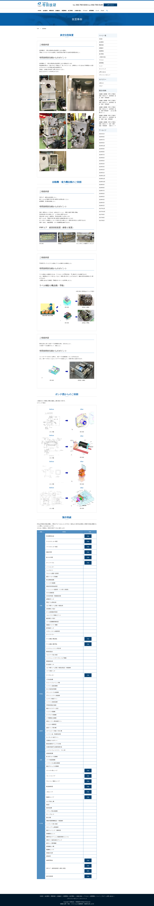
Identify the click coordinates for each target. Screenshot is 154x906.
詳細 (88, 536)
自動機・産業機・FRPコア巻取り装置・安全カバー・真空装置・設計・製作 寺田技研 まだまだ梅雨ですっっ (107, 109)
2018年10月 (102, 181)
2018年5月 (102, 196)
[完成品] (67, 237)
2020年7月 (102, 139)
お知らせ (101, 83)
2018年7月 (102, 190)
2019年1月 (102, 172)
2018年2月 (102, 205)
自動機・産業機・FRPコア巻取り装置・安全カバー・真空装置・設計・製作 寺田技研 (107, 95)
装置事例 (64, 10)
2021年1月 (102, 133)
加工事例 (70, 10)
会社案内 (45, 10)
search (107, 10)
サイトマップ (102, 69)
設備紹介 (58, 10)
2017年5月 (102, 220)
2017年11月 (102, 208)
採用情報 (91, 10)
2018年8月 (102, 187)
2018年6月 (102, 193)
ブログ (102, 10)
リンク (97, 10)
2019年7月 (102, 154)
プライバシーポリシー (104, 75)
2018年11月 (102, 178)
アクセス (85, 10)
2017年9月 (102, 214)
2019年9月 (102, 148)
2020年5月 (102, 142)
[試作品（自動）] (86, 300)
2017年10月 (102, 211)
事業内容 (51, 10)
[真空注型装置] (52, 93)
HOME (39, 10)
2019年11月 (102, 145)
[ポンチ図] (51, 420)
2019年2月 (102, 169)
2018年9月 (102, 184)
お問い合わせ (110, 5)
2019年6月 (102, 157)
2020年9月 (102, 136)
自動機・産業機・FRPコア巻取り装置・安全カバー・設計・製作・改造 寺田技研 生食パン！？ (107, 123)
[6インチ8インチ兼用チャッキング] (85, 237)
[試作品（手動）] (86, 315)
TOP (38, 28)
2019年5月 (102, 160)
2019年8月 (102, 151)
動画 (88, 871)
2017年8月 (102, 217)
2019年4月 (102, 163)
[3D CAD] (67, 300)
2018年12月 (102, 175)
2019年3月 (102, 166)
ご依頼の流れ (77, 10)
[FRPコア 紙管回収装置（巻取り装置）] (48, 237)
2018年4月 (102, 199)
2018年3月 (102, 202)
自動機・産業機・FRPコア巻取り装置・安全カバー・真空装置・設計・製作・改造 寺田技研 (107, 117)
